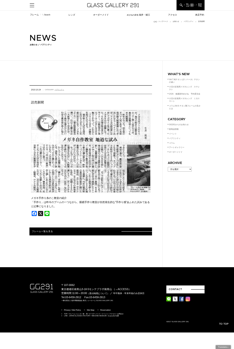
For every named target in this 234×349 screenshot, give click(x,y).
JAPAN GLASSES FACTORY (79, 316)
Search (47, 15)
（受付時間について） (98, 293)
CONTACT (175, 289)
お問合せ (120, 314)
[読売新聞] (90, 190)
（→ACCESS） (122, 289)
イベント (173, 134)
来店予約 (199, 15)
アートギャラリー (176, 147)
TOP (65, 314)
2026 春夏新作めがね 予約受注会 (184, 94)
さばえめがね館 (113, 316)
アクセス (172, 15)
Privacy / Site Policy (72, 310)
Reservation (105, 310)
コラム (172, 143)
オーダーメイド (101, 15)
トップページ (163, 21)
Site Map (90, 310)
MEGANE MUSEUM (99, 316)
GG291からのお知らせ (179, 124)
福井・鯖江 (138, 15)
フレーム (34, 14)
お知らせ (176, 21)
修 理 (85, 314)
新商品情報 (174, 129)
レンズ (71, 15)
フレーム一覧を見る (42, 231)
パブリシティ (188, 21)
